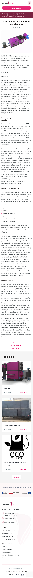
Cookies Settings (23, 571)
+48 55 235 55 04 (9, 518)
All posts (16, 477)
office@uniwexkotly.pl (10, 522)
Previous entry (18, 343)
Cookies (15, 571)
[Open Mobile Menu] (29, 3)
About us (4, 546)
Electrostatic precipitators (9, 539)
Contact (4, 558)
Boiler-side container (7, 536)
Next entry (15, 348)
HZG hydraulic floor (7, 533)
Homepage (5, 13)
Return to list (17, 345)
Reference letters (7, 549)
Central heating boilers (8, 530)
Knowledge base (17, 13)
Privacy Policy (9, 571)
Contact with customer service (10, 555)
